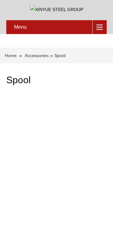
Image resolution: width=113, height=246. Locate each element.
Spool (60, 55)
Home (11, 55)
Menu (20, 27)
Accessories (37, 55)
